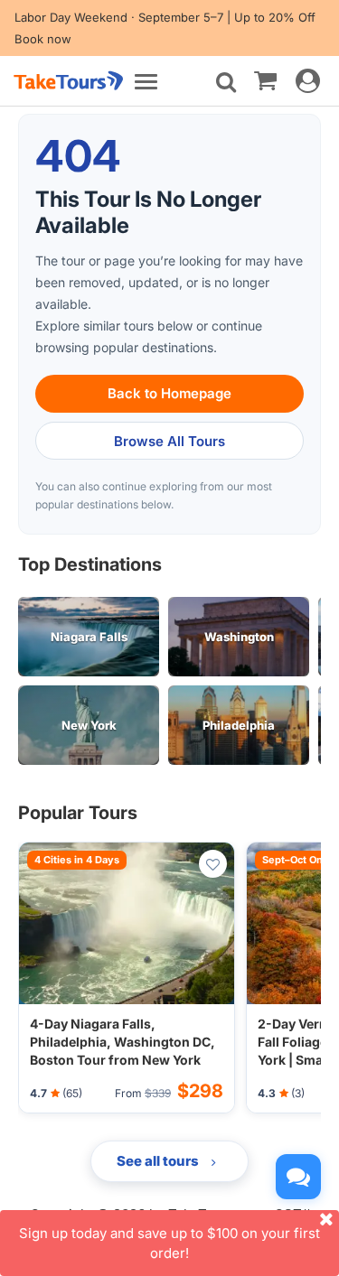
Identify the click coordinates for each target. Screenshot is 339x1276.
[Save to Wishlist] (213, 864)
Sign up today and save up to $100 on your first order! (169, 1243)
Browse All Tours (169, 441)
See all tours (159, 1160)
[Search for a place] (226, 82)
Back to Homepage (169, 393)
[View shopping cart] (265, 79)
